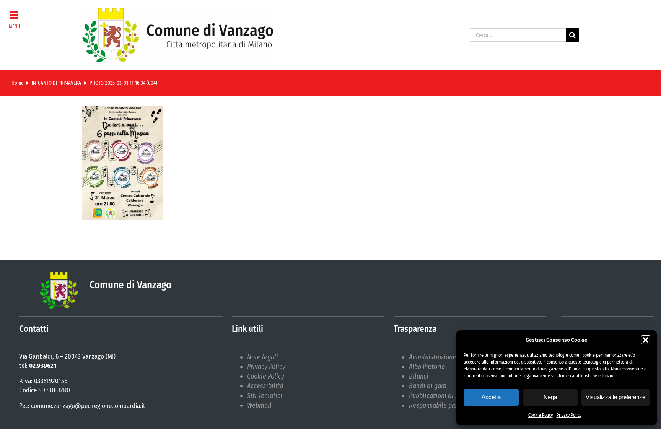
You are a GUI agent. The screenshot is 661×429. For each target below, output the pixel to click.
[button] (646, 340)
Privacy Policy (569, 415)
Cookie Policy (540, 415)
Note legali (262, 357)
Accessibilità (265, 386)
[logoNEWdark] (177, 11)
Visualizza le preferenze (615, 397)
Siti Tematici (264, 396)
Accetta (491, 397)
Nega (550, 397)
